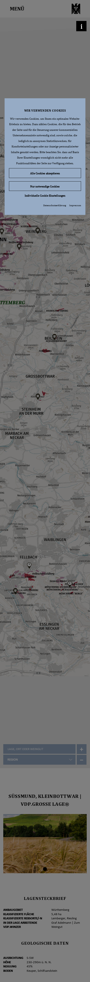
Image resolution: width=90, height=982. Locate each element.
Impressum (75, 205)
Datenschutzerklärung (54, 205)
